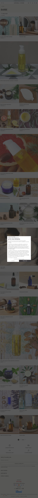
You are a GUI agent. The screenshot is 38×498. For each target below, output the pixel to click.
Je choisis (13, 260)
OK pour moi (25, 260)
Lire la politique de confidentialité (12, 257)
